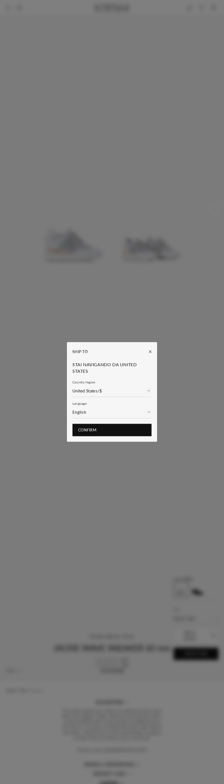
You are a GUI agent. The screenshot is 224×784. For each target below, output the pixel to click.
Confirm (87, 430)
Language (79, 403)
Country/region (83, 382)
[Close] (147, 352)
